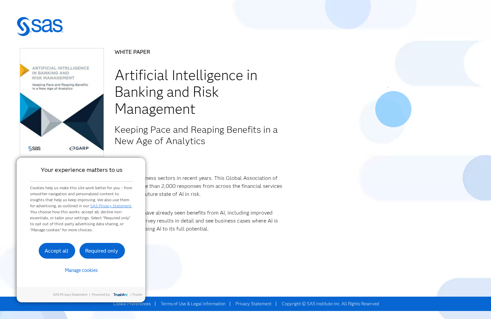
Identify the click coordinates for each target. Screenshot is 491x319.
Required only (101, 251)
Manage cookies (81, 270)
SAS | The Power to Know (40, 27)
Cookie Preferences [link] (132, 303)
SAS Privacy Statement (111, 205)
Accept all (56, 251)
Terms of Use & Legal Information (193, 303)
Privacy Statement (253, 303)
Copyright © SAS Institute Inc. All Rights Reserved (330, 303)
